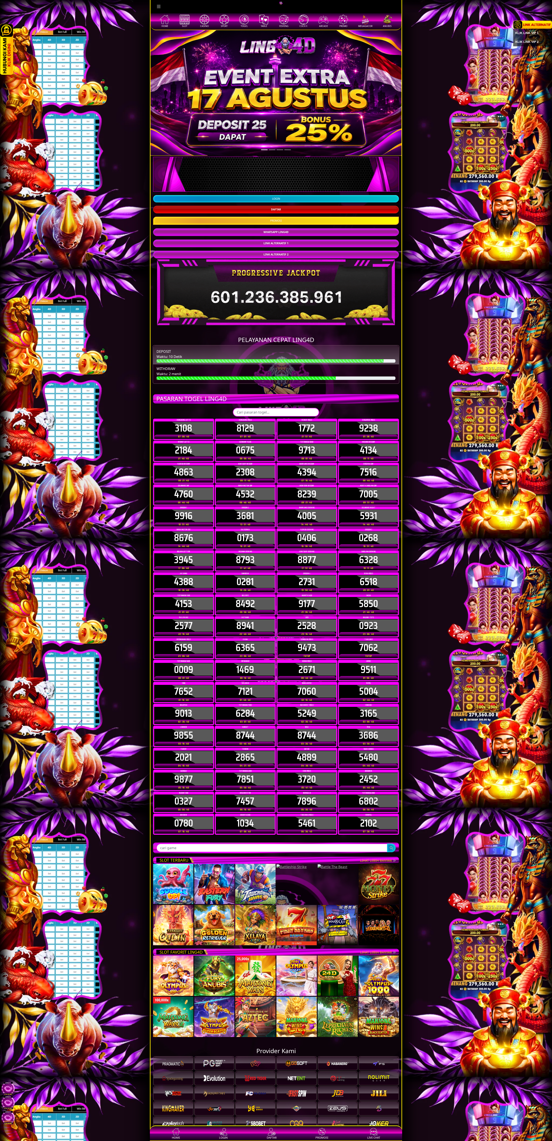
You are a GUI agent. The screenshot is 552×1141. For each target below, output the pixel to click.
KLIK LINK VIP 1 (527, 33)
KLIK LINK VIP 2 (527, 42)
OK (276, 642)
